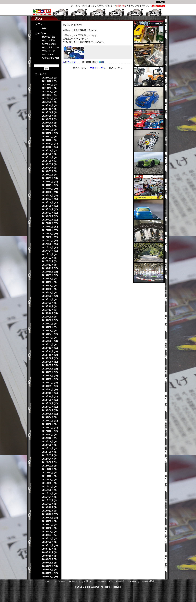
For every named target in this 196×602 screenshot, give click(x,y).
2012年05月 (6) (49, 455)
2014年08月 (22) (50, 362)
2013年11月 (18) (50, 393)
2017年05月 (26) (50, 247)
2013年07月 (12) (50, 407)
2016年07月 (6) (49, 282)
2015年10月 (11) (50, 313)
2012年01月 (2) (49, 466)
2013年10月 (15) (50, 396)
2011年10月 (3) (49, 476)
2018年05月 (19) (50, 206)
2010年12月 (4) (49, 507)
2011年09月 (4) (49, 479)
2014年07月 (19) (50, 365)
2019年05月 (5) (49, 164)
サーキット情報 (146, 581)
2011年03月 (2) (49, 500)
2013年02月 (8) (49, 424)
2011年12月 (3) (49, 469)
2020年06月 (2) (49, 123)
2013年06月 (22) (50, 410)
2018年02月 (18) (50, 216)
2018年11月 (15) (50, 185)
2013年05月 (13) (50, 414)
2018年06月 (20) (50, 202)
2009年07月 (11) (50, 566)
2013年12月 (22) (50, 389)
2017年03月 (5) (49, 254)
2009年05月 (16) (50, 573)
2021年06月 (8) (49, 91)
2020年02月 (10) (50, 133)
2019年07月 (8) (49, 157)
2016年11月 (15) (50, 268)
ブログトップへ (97, 68)
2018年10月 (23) (50, 188)
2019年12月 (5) (49, 140)
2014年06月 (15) (50, 369)
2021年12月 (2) (49, 81)
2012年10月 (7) (49, 438)
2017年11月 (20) (50, 227)
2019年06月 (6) (49, 161)
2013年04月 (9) (49, 417)
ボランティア (48, 51)
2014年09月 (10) (50, 358)
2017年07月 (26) (50, 240)
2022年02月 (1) (49, 78)
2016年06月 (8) (49, 285)
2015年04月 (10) (50, 334)
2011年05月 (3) (49, 493)
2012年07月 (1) (49, 448)
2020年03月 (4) (49, 130)
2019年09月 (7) (49, 150)
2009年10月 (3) (49, 556)
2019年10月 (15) (50, 147)
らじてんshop (49, 44)
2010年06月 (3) (49, 528)
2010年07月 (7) (49, 525)
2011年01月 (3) (49, 504)
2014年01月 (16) (50, 386)
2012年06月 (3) (49, 452)
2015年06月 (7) (49, 327)
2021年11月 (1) (49, 85)
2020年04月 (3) (49, 126)
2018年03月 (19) (50, 213)
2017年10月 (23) (50, 230)
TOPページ (74, 581)
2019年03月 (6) (49, 171)
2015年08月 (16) (50, 320)
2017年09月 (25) (50, 234)
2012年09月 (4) (49, 441)
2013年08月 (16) (50, 403)
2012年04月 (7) (49, 459)
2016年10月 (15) (50, 272)
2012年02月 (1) (49, 462)
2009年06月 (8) (49, 570)
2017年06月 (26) (50, 244)
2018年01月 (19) (50, 220)
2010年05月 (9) (49, 531)
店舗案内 (120, 581)
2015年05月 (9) (49, 331)
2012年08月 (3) (49, 445)
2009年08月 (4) (49, 563)
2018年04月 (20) (50, 209)
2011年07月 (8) (49, 486)
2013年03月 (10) (50, 421)
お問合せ (87, 581)
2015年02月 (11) (50, 341)
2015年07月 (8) (49, 324)
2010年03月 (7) (49, 538)
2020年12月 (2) (49, 105)
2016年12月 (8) (49, 265)
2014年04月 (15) (50, 376)
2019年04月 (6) (49, 168)
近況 (44, 28)
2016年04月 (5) (49, 292)
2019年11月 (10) (50, 143)
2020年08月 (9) (49, 116)
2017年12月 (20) (50, 223)
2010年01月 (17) (50, 545)
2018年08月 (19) (50, 195)
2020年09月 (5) (49, 112)
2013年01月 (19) (50, 428)
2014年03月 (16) (50, 379)
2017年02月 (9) (49, 258)
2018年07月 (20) (50, 199)
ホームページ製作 (104, 581)
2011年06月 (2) (49, 490)
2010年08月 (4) (49, 521)
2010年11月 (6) (49, 511)
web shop (47, 54)
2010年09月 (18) (50, 518)
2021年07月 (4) (49, 88)
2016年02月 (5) (49, 299)
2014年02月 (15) (50, 382)
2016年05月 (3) (49, 289)
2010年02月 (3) (49, 542)
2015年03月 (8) (49, 337)
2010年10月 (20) (50, 514)
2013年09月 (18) (50, 400)
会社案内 (132, 581)
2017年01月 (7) (49, 261)
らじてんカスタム (50, 47)
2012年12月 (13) (50, 431)
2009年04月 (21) (50, 576)
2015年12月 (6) (49, 306)
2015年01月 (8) (49, 344)
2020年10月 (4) (49, 109)
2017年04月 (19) (50, 251)
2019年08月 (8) (49, 154)
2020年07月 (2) (49, 119)
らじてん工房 (69, 62)
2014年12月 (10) (50, 348)
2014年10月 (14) (50, 355)
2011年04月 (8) (49, 497)
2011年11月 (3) (49, 473)
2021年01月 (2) (49, 102)
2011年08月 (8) (49, 483)
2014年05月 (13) (50, 372)
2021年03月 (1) (49, 98)
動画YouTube (48, 37)
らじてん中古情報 (50, 58)
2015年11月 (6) (49, 310)
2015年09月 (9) (49, 317)
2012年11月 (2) (49, 434)
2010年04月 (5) (49, 535)
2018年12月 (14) (50, 182)
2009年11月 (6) (49, 552)
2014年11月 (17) (50, 351)
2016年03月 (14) (50, 296)
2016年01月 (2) (49, 303)
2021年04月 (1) (49, 95)
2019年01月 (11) (50, 178)
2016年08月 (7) (49, 279)
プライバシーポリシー (54, 581)
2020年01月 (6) (49, 137)
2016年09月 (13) (50, 275)
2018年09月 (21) (50, 192)
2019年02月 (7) (49, 175)
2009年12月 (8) (49, 549)
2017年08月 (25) (50, 237)
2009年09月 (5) (49, 559)
